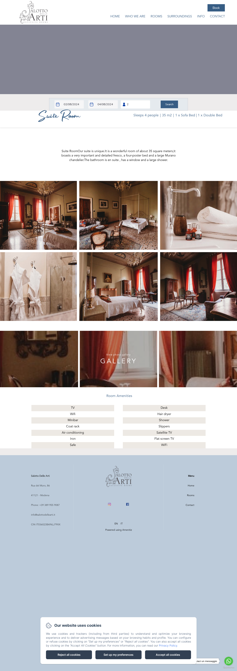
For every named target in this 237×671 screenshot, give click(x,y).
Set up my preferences (118, 654)
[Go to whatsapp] (228, 661)
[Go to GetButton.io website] (228, 668)
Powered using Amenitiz (118, 530)
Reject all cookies (69, 654)
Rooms (156, 16)
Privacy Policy (168, 645)
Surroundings (179, 16)
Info (201, 16)
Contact (217, 16)
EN (116, 524)
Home (115, 16)
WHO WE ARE (135, 16)
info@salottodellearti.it (43, 515)
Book (216, 8)
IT (122, 524)
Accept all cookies (168, 654)
